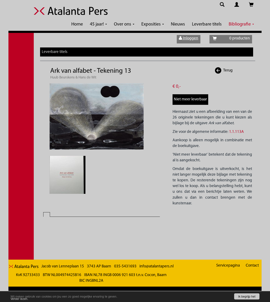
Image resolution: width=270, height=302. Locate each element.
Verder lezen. (19, 299)
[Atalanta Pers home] (70, 13)
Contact (252, 266)
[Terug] (218, 70)
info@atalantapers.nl (156, 266)
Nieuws (178, 24)
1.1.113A (236, 132)
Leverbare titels (207, 24)
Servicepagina (228, 266)
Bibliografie (240, 24)
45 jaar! (97, 24)
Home (77, 24)
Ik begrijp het (246, 296)
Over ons (123, 24)
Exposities (151, 24)
